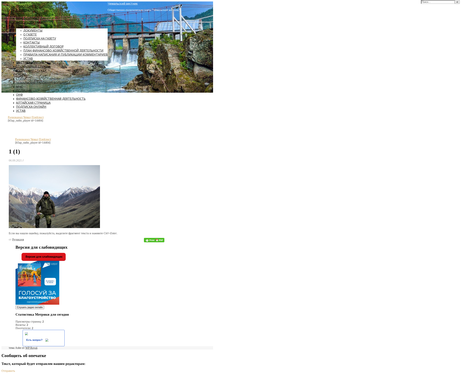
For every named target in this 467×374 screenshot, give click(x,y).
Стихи (21, 79)
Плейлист (38, 117)
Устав (28, 59)
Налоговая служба (31, 71)
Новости (23, 6)
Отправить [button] (8, 370)
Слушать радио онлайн (30, 307)
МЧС (19, 87)
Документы (33, 30)
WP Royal (31, 347)
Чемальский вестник (123, 3)
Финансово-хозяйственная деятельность (51, 99)
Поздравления (28, 14)
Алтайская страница (33, 103)
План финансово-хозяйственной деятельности (63, 51)
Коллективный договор (43, 47)
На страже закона (30, 63)
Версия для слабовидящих (43, 256)
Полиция (24, 91)
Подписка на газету (39, 38)
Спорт (21, 75)
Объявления (26, 10)
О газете (30, 34)
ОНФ (19, 95)
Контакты (31, 43)
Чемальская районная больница (43, 83)
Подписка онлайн (31, 107)
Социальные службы (33, 67)
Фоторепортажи (29, 22)
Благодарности (29, 18)
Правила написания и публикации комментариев (65, 55)
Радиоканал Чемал (19, 117)
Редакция (18, 239)
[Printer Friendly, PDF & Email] (154, 239)
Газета (21, 26)
